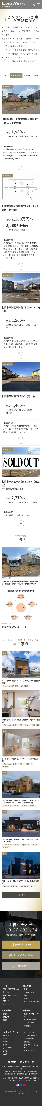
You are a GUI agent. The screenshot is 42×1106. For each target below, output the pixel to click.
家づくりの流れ (29, 1032)
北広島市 (27, 75)
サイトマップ (29, 1050)
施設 (25, 995)
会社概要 (27, 1010)
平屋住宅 (6, 1001)
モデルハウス (7, 1048)
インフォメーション (10, 1032)
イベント (6, 1045)
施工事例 (27, 985)
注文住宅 (6, 992)
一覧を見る (21, 895)
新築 (25, 989)
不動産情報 (6, 1010)
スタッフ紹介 (29, 1022)
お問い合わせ (29, 1038)
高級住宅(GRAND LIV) (11, 989)
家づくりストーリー (31, 1001)
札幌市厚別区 (16, 75)
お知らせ (6, 1035)
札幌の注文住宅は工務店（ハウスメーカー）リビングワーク (19, 1091)
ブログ (5, 1054)
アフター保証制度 (30, 1035)
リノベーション (8, 1004)
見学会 (5, 1038)
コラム (5, 1051)
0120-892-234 (23, 930)
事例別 (26, 998)
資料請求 (27, 1041)
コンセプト (6, 985)
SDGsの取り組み (30, 1019)
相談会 (5, 1041)
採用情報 (27, 1026)
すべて (6, 75)
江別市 (36, 75)
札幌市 (5, 1014)
